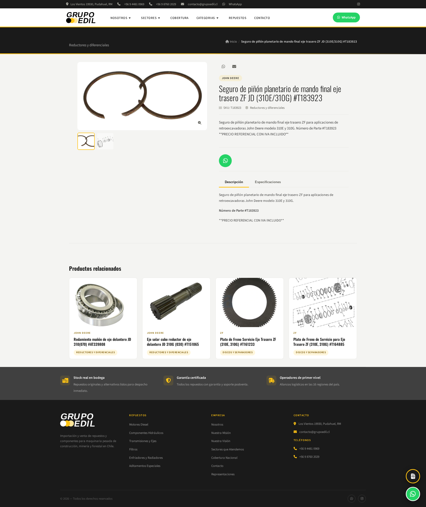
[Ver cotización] (413, 476)
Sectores (149, 18)
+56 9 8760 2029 (166, 4)
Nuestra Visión (220, 441)
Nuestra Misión (221, 433)
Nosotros (118, 18)
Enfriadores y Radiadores (146, 458)
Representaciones (222, 474)
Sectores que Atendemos (227, 449)
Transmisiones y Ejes (142, 441)
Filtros (133, 449)
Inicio (233, 41)
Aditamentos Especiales (144, 466)
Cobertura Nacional (224, 458)
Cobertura (179, 18)
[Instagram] (358, 4)
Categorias (205, 18)
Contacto (262, 18)
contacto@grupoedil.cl (202, 4)
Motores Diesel (138, 424)
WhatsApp (235, 4)
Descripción (234, 182)
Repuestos (238, 18)
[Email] (234, 66)
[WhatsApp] (223, 66)
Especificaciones (268, 182)
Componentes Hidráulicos (146, 433)
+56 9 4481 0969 (134, 4)
